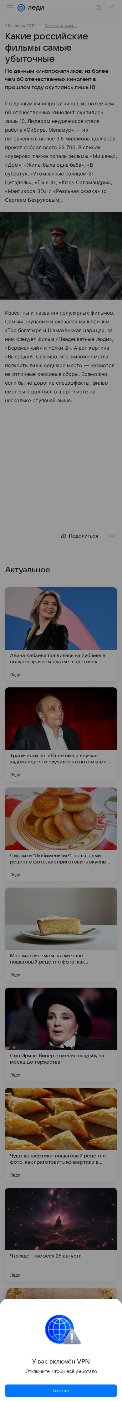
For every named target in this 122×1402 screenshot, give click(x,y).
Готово (61, 1391)
